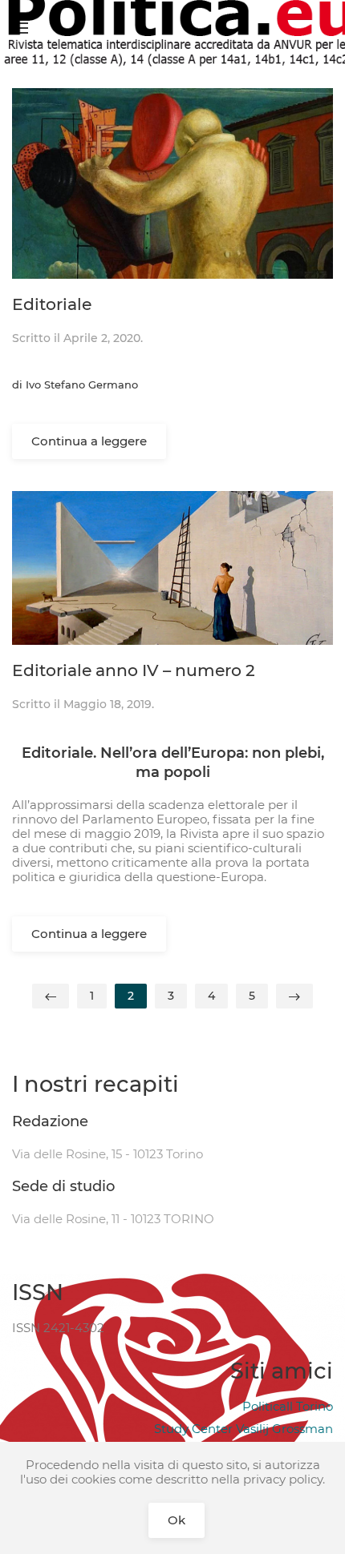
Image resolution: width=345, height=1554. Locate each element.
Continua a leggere (89, 441)
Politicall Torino (287, 1406)
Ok (176, 1520)
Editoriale (51, 304)
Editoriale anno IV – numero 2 (133, 670)
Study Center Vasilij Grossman (243, 1428)
